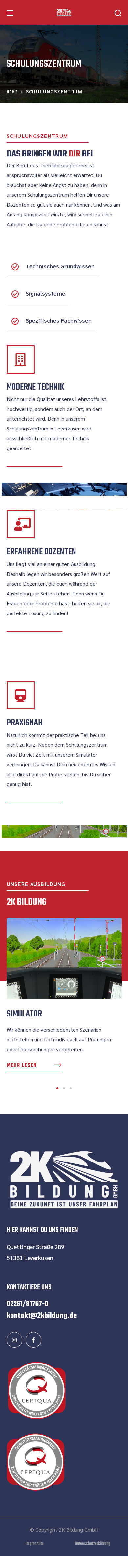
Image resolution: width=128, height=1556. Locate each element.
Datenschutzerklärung (92, 1543)
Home (12, 92)
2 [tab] (64, 1088)
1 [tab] (57, 1088)
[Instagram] (14, 1340)
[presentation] (57, 1088)
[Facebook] (33, 1340)
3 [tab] (71, 1088)
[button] (118, 13)
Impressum (35, 1543)
